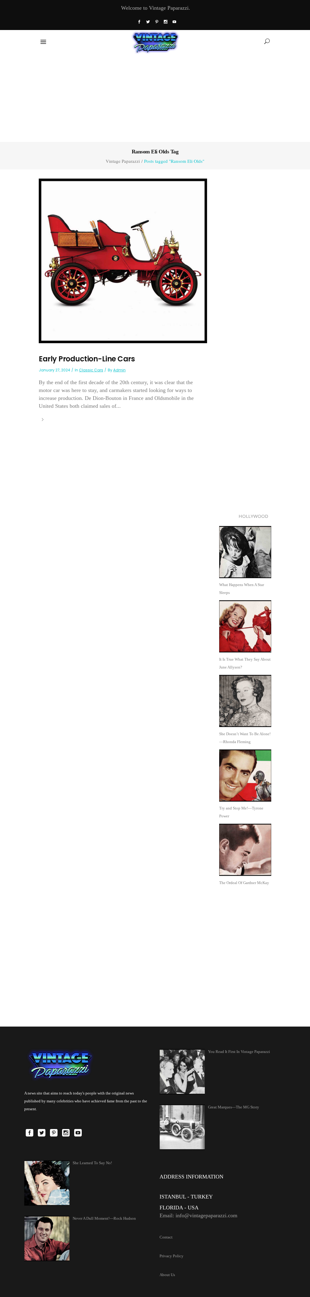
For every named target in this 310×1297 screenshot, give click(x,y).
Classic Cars (91, 370)
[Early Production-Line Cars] (123, 260)
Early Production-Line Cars (87, 359)
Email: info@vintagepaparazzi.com (198, 1215)
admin (119, 370)
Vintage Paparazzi (123, 161)
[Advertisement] (155, 96)
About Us (167, 1274)
